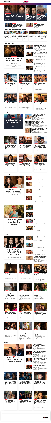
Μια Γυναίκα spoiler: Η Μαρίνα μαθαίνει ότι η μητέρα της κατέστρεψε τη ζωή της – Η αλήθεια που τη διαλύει (40, 165)
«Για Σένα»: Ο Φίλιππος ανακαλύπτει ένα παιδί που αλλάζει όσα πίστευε (39, 366)
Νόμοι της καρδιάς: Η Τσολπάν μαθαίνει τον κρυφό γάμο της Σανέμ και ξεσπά (6, 36)
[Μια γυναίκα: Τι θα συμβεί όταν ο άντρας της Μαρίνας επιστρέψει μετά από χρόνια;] (40, 140)
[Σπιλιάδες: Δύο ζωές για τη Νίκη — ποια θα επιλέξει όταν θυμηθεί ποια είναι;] (25, 78)
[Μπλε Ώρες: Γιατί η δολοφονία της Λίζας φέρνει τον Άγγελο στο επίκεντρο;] (40, 376)
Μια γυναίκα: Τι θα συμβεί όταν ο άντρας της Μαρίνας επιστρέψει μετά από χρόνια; (40, 146)
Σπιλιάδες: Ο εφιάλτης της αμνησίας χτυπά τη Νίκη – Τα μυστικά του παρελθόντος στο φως (40, 104)
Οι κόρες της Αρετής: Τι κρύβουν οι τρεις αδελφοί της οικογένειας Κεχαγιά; (40, 176)
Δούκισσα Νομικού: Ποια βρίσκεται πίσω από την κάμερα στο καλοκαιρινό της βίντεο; (39, 129)
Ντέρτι (6, 302)
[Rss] (9, 1)
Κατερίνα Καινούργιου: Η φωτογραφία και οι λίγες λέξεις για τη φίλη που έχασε (40, 257)
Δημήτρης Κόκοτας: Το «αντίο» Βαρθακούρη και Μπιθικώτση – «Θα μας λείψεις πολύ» (30, 17)
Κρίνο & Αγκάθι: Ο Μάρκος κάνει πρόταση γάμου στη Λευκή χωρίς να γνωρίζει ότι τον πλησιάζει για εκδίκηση (10, 293)
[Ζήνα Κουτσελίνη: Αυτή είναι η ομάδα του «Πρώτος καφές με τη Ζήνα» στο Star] (13, 32)
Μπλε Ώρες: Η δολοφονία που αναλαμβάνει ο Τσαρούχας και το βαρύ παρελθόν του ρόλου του (17, 25)
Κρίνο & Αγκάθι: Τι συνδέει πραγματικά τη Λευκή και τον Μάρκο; (25, 274)
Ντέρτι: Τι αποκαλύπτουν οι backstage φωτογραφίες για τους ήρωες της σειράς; (25, 313)
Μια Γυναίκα (7, 134)
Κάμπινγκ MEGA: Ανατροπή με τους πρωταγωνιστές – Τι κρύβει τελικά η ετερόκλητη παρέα (39, 220)
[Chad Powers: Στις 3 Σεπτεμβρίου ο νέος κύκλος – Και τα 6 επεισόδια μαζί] (44, 32)
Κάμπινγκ (14, 217)
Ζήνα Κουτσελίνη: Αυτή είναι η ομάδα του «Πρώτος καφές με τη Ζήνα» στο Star (13, 36)
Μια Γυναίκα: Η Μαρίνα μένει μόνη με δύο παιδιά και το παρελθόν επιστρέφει (25, 146)
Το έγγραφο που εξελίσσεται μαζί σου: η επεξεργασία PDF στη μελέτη (19, 36)
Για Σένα (6, 342)
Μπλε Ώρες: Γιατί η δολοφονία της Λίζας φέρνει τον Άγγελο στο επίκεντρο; (39, 382)
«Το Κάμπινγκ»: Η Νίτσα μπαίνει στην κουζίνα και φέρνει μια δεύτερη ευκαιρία (14, 221)
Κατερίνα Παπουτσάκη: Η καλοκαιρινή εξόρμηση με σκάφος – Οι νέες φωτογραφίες (41, 17)
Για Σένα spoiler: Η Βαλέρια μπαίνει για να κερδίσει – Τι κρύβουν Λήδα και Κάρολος (40, 359)
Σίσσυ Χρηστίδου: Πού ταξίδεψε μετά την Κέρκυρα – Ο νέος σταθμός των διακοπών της (39, 251)
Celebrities (7, 112)
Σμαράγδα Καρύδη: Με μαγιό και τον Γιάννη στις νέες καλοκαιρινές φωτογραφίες (38, 115)
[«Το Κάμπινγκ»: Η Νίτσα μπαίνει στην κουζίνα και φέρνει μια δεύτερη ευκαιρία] (14, 211)
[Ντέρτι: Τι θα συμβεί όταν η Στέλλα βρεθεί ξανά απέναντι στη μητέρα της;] (10, 307)
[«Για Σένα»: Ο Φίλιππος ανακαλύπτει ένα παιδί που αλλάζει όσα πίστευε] (29, 367)
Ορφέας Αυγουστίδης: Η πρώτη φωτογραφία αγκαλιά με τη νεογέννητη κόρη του (39, 25)
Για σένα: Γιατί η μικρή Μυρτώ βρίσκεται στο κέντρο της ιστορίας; (39, 345)
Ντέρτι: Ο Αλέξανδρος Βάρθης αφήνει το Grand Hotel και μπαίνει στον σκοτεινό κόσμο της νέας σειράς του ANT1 (40, 332)
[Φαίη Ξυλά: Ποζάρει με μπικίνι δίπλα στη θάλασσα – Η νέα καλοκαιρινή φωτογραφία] (29, 245)
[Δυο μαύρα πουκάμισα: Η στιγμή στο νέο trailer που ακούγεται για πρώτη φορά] (14, 51)
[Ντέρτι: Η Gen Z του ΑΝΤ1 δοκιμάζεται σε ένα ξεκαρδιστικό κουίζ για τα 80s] (10, 326)
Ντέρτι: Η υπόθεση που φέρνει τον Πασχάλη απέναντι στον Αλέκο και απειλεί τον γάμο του (40, 314)
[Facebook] (4, 1)
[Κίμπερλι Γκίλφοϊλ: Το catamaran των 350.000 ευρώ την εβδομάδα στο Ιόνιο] (25, 32)
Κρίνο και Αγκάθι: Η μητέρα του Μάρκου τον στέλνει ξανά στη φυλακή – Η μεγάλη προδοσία (40, 293)
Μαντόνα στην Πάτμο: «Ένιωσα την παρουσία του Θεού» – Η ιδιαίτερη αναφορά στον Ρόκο (38, 122)
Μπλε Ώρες (14, 23)
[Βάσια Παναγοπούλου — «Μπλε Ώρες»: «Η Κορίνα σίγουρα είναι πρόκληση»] (10, 395)
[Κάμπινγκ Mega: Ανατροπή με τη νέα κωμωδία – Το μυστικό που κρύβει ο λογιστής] (29, 214)
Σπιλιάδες (7, 73)
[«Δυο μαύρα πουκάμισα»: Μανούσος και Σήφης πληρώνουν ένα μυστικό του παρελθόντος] (29, 47)
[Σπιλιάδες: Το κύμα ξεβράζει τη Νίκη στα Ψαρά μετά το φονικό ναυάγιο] (10, 97)
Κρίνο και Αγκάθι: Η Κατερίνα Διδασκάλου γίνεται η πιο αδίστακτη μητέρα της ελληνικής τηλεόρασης (25, 293)
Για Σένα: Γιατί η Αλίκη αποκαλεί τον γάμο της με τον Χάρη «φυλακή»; (14, 359)
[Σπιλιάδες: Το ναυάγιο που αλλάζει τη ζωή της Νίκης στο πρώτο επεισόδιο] (10, 78)
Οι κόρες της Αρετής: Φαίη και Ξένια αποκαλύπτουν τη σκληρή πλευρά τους (14, 16)
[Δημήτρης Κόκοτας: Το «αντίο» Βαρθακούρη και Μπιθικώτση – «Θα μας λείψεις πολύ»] (31, 13)
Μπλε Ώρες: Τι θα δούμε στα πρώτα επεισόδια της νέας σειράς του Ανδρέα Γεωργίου (25, 382)
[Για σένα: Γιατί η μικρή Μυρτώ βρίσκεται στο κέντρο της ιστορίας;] (29, 346)
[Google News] (7, 1)
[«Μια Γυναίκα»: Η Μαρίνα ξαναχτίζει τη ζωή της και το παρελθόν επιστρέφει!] (10, 158)
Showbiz (35, 23)
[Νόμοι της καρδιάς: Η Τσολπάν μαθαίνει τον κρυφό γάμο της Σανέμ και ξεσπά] (7, 32)
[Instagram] (8, 1)
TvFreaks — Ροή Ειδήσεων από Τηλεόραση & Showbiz (15, 29)
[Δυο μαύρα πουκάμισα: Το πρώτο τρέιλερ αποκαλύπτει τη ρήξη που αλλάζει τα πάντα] (29, 68)
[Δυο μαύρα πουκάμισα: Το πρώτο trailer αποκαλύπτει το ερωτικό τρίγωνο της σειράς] (29, 61)
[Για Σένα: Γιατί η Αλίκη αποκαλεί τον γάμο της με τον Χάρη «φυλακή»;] (14, 350)
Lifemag (17, 38)
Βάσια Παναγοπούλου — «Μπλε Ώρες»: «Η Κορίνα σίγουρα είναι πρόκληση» (10, 401)
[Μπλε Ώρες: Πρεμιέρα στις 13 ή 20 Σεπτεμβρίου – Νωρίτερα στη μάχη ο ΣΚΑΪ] (25, 395)
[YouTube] (6, 1)
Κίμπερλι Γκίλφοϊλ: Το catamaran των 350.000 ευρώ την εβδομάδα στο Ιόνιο (25, 36)
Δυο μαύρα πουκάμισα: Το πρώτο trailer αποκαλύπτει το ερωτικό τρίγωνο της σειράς (39, 60)
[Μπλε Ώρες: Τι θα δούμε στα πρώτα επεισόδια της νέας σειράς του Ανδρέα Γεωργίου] (25, 376)
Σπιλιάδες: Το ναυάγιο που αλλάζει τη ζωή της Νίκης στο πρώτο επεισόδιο (10, 84)
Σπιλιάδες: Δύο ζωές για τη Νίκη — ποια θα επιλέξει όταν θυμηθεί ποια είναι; (25, 84)
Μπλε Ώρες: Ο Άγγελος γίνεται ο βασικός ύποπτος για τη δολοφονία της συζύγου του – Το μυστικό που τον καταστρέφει (40, 402)
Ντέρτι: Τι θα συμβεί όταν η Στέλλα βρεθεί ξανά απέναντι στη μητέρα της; (10, 313)
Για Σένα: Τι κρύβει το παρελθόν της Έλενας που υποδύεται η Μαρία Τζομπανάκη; (39, 352)
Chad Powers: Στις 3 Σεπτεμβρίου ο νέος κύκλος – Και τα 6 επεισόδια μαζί (44, 36)
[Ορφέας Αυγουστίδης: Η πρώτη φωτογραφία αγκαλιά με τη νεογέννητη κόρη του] (29, 25)
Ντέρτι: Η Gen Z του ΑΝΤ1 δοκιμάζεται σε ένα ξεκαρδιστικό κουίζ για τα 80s (10, 332)
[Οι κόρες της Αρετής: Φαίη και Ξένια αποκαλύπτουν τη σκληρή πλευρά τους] (14, 182)
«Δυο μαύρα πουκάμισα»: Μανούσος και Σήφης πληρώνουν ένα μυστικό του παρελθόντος (39, 46)
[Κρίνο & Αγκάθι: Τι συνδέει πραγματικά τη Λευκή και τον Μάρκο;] (25, 268)
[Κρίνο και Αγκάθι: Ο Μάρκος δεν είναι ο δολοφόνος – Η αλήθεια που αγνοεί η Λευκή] (32, 32)
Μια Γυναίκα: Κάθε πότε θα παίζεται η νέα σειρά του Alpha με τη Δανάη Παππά (24, 164)
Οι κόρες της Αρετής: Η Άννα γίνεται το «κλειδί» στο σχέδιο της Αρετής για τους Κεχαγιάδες (40, 190)
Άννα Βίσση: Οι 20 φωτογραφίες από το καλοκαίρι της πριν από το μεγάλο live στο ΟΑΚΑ (39, 237)
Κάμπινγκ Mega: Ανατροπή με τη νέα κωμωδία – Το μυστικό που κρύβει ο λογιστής (39, 213)
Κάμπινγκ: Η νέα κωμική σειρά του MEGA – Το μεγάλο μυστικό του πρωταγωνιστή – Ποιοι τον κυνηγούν (39, 206)
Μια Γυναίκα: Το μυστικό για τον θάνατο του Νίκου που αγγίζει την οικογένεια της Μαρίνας (37, 37)
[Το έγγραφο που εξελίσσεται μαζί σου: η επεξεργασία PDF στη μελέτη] (19, 32)
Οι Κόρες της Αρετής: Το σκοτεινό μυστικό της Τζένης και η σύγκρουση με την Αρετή (40, 183)
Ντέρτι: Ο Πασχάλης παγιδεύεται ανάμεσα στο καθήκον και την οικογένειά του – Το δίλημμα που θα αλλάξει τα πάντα (25, 333)
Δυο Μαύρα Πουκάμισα (9, 43)
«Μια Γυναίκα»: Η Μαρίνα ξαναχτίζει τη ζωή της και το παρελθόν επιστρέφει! (10, 164)
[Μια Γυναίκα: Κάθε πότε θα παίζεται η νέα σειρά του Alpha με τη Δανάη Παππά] (25, 158)
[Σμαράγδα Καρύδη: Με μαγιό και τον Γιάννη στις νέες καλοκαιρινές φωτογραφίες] (28, 116)
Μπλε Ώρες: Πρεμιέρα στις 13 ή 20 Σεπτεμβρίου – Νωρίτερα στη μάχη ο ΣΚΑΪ (25, 401)
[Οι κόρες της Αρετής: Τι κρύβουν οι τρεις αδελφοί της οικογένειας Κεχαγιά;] (29, 178)
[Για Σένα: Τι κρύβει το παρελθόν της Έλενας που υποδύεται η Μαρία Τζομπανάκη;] (29, 353)
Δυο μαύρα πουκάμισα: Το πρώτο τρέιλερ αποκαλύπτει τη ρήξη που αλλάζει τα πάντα (39, 67)
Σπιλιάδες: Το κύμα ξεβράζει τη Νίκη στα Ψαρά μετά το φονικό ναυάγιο (10, 103)
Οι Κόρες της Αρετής (9, 174)
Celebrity (24, 38)
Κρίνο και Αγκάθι (7, 272)
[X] (5, 1)
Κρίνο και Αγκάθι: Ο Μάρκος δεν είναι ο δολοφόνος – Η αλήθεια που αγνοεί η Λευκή (31, 36)
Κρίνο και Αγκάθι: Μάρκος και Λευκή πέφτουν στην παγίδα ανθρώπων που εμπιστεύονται (40, 275)
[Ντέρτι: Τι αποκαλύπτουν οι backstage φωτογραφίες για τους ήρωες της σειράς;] (25, 307)
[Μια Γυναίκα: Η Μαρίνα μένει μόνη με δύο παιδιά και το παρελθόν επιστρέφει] (25, 140)
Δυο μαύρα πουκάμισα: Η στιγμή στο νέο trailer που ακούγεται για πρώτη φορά (14, 60)
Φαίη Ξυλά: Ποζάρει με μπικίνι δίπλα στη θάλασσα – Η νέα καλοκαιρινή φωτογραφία (39, 244)
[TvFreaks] (25, 2)
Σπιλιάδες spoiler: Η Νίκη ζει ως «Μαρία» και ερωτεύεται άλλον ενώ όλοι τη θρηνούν (25, 103)
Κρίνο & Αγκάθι (8, 263)
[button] (46, 1)
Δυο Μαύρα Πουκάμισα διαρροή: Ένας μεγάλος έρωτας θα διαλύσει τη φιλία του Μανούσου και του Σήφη (40, 53)
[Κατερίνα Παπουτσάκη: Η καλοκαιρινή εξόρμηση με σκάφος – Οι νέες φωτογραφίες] (41, 13)
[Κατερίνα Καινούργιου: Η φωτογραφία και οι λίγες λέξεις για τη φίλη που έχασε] (29, 258)
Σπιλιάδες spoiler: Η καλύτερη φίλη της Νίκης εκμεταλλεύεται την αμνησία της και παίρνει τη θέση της (40, 85)
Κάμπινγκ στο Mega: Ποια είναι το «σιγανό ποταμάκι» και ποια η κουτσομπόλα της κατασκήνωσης (39, 227)
